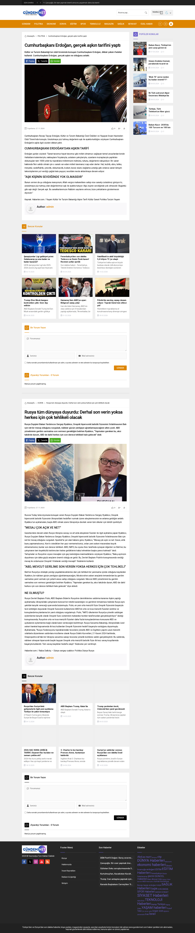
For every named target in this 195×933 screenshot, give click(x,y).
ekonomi (168, 862)
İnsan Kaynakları (68, 871)
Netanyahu (149, 881)
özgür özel (157, 910)
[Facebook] (24, 861)
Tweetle (44, 61)
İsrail (152, 913)
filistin (164, 874)
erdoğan (150, 869)
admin (50, 206)
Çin (143, 911)
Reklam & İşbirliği (69, 877)
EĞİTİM (158, 869)
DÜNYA (40, 403)
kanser (139, 881)
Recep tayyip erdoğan (146, 885)
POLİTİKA (41, 36)
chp (159, 856)
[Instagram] (36, 861)
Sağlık (154, 888)
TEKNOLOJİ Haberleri (149, 902)
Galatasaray (142, 876)
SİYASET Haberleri (152, 895)
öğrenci (166, 911)
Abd (139, 856)
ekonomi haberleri (151, 865)
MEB (144, 881)
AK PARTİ (147, 857)
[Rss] (47, 861)
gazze (151, 876)
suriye (158, 892)
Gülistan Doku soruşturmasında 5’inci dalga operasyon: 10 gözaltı (70, 3)
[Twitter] (30, 861)
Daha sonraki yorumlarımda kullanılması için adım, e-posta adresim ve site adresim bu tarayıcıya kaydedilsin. (68, 363)
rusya (158, 885)
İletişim (65, 883)
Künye (64, 858)
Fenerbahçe (156, 873)
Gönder (57, 61)
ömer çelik (148, 911)
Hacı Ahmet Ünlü (155, 879)
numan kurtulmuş (161, 881)
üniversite (141, 914)
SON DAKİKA (163, 889)
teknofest (140, 901)
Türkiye (161, 904)
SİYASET (164, 892)
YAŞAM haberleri (154, 907)
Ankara (154, 857)
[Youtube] (41, 861)
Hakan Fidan (166, 879)
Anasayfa (30, 36)
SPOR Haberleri (146, 891)
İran (147, 914)
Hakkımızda (67, 864)
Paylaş (31, 61)
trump (154, 904)
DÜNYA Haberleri (151, 860)
